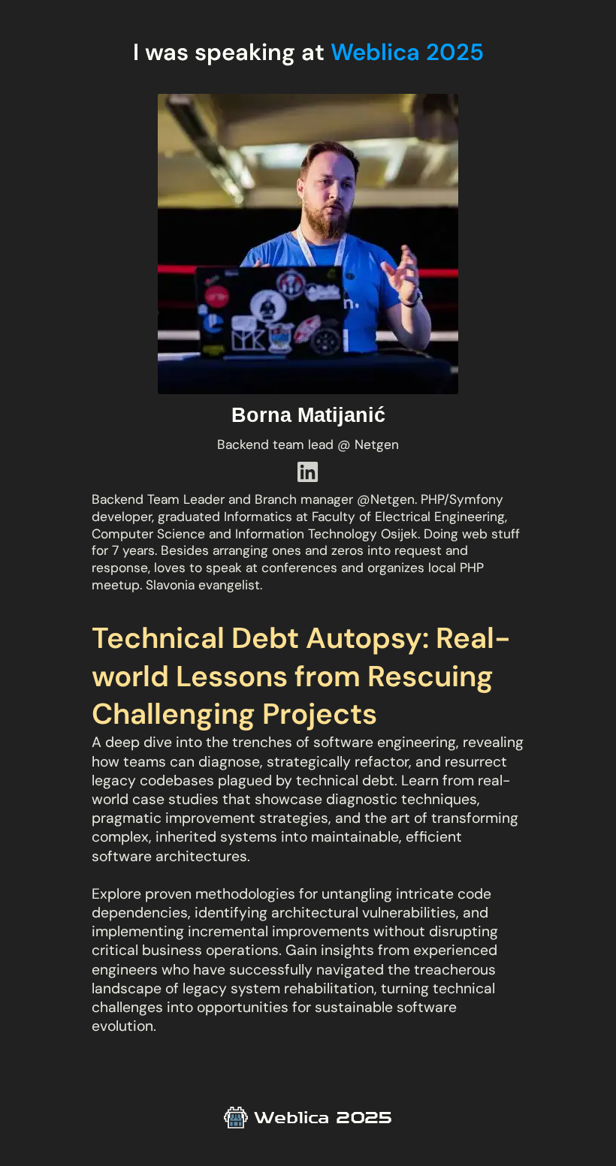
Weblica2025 (323, 1117)
